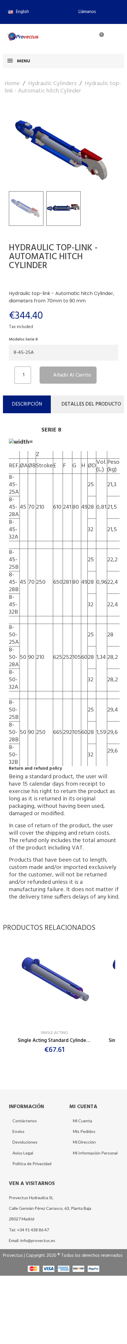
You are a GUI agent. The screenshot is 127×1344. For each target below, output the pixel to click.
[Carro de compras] (98, 38)
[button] (84, 12)
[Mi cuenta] (79, 38)
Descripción (27, 404)
